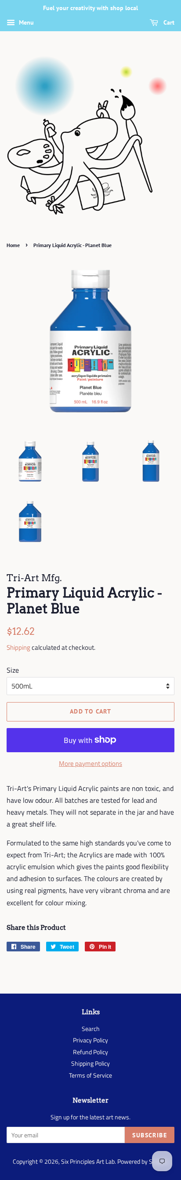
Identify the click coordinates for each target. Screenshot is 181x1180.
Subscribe (149, 1135)
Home (13, 245)
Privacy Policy (90, 1040)
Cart (168, 22)
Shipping (18, 647)
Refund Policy (90, 1052)
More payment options (90, 763)
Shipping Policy (90, 1063)
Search (91, 1028)
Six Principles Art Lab (88, 1161)
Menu (25, 22)
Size (13, 670)
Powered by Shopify (143, 1161)
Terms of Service (90, 1075)
